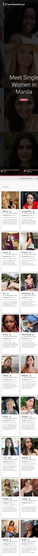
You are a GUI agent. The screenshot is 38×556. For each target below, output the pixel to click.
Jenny (24, 499)
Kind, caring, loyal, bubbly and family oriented (10, 299)
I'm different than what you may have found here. (10, 546)
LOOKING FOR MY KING (9, 423)
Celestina (26, 293)
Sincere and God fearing (28, 423)
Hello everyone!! (7, 340)
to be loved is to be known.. (29, 258)
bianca (25, 252)
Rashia (25, 457)
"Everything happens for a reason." (10, 217)
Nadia (5, 540)
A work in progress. (27, 340)
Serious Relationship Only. (10, 464)
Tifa (5, 457)
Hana (5, 252)
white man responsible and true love (29, 217)
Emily (5, 334)
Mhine (6, 211)
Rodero (25, 416)
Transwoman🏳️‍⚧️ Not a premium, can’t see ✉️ (10, 258)
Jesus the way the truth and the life (29, 381)
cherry (5, 375)
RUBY (24, 540)
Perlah (6, 499)
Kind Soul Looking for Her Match (29, 546)
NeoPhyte (26, 334)
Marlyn (25, 375)
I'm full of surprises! (27, 299)
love (23, 505)
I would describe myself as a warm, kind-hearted (29, 464)
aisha (5, 416)
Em (4, 293)
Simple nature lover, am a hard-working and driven (10, 381)
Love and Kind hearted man (10, 505)
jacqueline (26, 211)
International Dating (26, 178)
